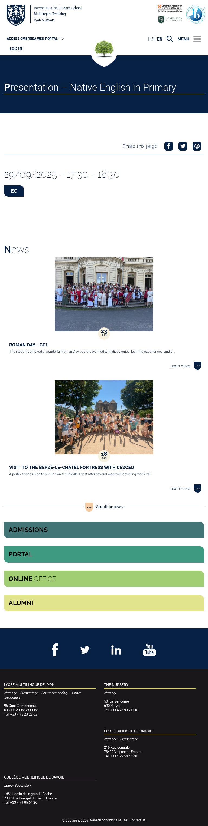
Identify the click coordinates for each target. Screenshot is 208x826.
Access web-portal (32, 38)
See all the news (109, 506)
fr (150, 39)
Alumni (21, 603)
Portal (21, 554)
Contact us (137, 820)
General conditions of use (108, 820)
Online (32, 579)
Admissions (28, 530)
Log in (16, 48)
